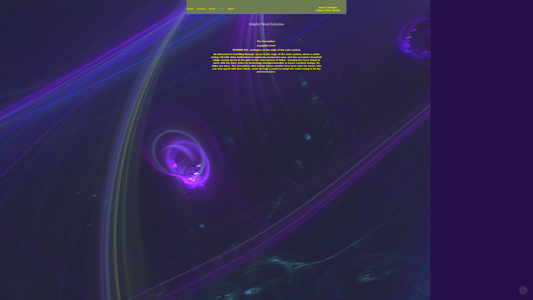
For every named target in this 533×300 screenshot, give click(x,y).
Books (231, 8)
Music (222, 8)
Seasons (201, 8)
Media (212, 8)
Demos (190, 8)
